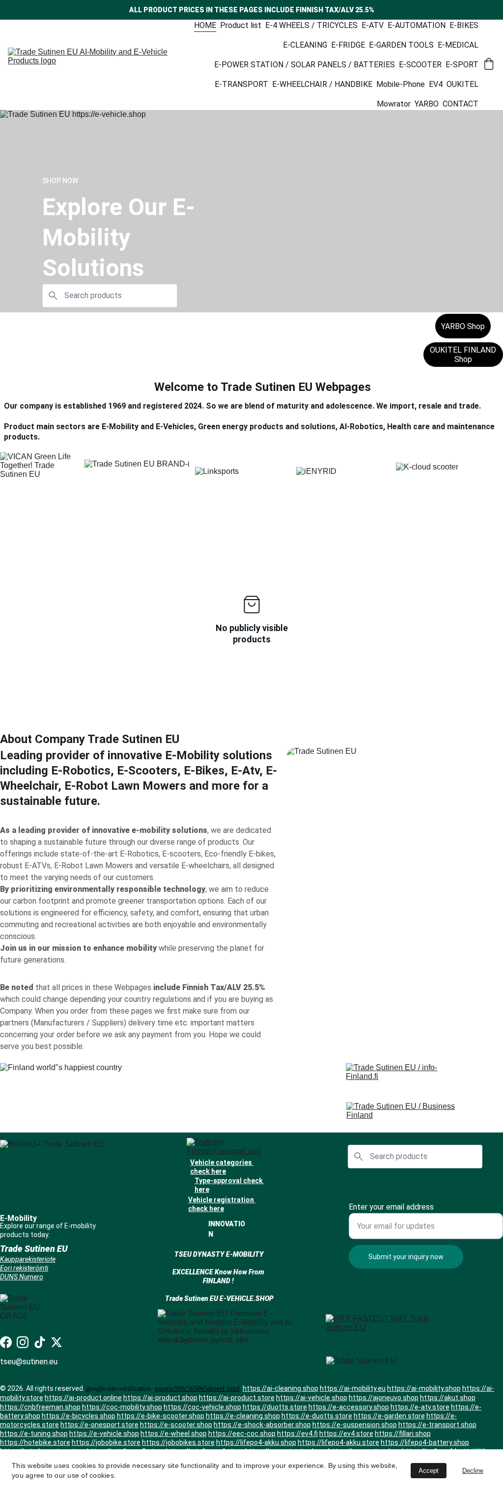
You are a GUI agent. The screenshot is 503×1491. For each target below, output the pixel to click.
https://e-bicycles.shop (78, 1416)
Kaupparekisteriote (28, 1259)
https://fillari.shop (403, 1433)
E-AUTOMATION (417, 25)
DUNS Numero (21, 1277)
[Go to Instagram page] (22, 1342)
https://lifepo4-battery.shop (425, 1442)
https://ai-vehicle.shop (311, 1398)
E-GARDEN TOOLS (401, 45)
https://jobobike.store (106, 1442)
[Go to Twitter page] (56, 1342)
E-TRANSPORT (241, 84)
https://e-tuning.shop (34, 1433)
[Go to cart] (488, 64)
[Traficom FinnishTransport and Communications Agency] (227, 1147)
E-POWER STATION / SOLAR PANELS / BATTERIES (304, 64)
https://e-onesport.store (99, 1425)
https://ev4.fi (297, 1433)
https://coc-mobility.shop (122, 1407)
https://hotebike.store (35, 1442)
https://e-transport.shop (437, 1425)
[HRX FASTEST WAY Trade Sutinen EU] (385, 1327)
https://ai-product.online (83, 1398)
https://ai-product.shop (160, 1398)
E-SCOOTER (420, 64)
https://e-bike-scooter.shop (160, 1416)
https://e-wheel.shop (173, 1433)
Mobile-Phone (400, 84)
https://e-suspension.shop (354, 1425)
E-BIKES (463, 25)
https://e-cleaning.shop (243, 1416)
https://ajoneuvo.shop (384, 1398)
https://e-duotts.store (316, 1416)
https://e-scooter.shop (176, 1425)
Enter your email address (391, 1207)
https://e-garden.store (389, 1416)
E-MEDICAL (458, 45)
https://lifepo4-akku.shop (256, 1442)
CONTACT (460, 104)
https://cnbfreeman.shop (40, 1407)
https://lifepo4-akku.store (338, 1442)
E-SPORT (462, 64)
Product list (240, 25)
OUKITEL (462, 84)
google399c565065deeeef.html (197, 1388)
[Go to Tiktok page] (40, 1342)
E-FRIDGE (348, 45)
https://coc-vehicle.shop (202, 1407)
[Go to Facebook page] (6, 1342)
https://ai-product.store (237, 1398)
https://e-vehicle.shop (104, 1433)
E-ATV (373, 25)
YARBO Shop (463, 326)
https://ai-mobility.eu (353, 1388)
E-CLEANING (305, 45)
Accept (429, 1470)
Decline (472, 1470)
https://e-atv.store (420, 1407)
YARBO (427, 104)
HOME (205, 25)
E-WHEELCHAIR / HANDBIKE (322, 84)
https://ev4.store (346, 1433)
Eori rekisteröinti (24, 1268)
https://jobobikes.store (178, 1442)
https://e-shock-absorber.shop (262, 1425)
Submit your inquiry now (406, 1257)
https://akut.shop (447, 1398)
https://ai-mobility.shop (424, 1388)
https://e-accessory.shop (348, 1407)
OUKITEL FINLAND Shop (463, 354)
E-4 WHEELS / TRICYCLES (311, 25)
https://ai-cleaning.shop (280, 1388)
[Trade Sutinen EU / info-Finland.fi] (407, 1074)
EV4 (436, 84)
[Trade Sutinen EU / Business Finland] (412, 1113)
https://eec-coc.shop (242, 1433)
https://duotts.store (275, 1407)
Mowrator (394, 104)
